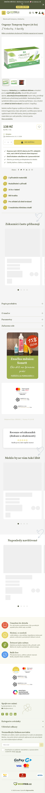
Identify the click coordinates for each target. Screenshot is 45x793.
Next (41, 57)
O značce (6, 313)
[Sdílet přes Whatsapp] (29, 170)
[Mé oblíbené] (36, 12)
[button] (39, 126)
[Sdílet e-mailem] (32, 170)
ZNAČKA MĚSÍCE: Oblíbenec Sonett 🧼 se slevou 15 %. (22, 4)
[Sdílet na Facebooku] (18, 170)
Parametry (7, 319)
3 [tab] (24, 289)
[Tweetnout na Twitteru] (21, 170)
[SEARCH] (33, 12)
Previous (3, 57)
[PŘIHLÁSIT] (41, 745)
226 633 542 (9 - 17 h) (9, 706)
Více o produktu (7, 119)
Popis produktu (9, 303)
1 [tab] (18, 289)
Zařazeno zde (8, 325)
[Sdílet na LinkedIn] (26, 170)
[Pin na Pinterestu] (23, 170)
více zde (18, 752)
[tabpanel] (22, 257)
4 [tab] (27, 289)
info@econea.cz (8, 708)
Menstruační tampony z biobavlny (13, 19)
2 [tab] (21, 289)
